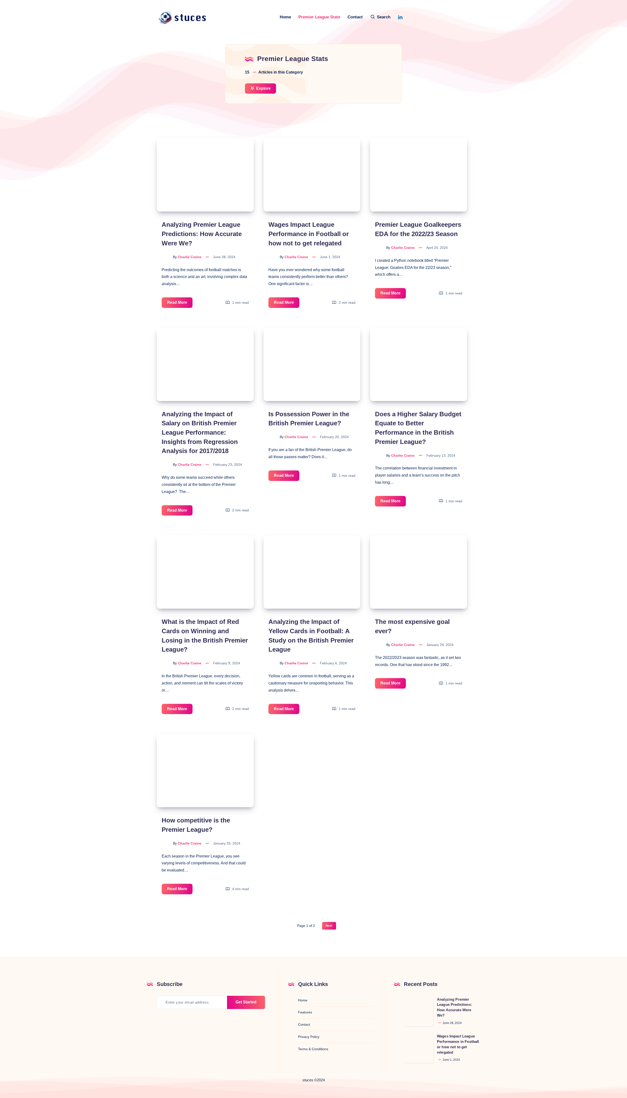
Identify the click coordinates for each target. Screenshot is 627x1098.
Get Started (246, 1002)
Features (305, 1012)
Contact (355, 17)
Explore (263, 88)
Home (285, 17)
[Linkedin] (400, 17)
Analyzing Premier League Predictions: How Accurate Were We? (202, 234)
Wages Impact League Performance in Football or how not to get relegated (308, 234)
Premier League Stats (319, 17)
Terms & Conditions (313, 1049)
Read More (180, 304)
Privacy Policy (308, 1037)
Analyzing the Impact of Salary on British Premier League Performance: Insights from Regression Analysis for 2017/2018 (200, 432)
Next (329, 925)
